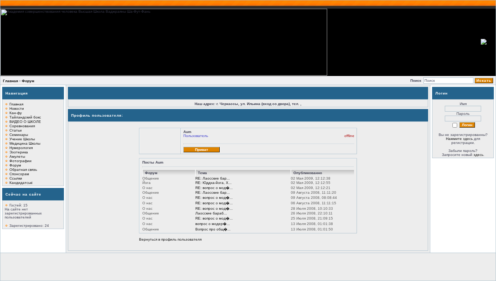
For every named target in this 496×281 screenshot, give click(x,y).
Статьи (15, 130)
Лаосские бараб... (211, 213)
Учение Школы (22, 139)
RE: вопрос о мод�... (214, 188)
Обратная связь (23, 170)
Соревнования (22, 126)
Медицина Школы (24, 143)
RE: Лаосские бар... (212, 178)
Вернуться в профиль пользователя (170, 239)
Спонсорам (19, 174)
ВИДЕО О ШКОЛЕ (25, 122)
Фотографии (20, 161)
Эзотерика (18, 152)
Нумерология (21, 148)
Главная (10, 81)
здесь (478, 155)
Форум (28, 81)
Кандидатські (20, 183)
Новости (16, 109)
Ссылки (15, 178)
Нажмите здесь (459, 139)
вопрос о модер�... (212, 224)
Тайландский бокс (25, 117)
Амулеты (17, 156)
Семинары (18, 135)
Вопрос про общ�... (213, 229)
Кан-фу (15, 113)
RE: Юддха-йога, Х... (213, 183)
